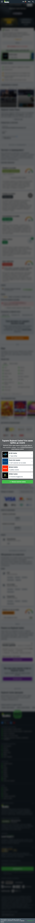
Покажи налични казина (19, 481)
